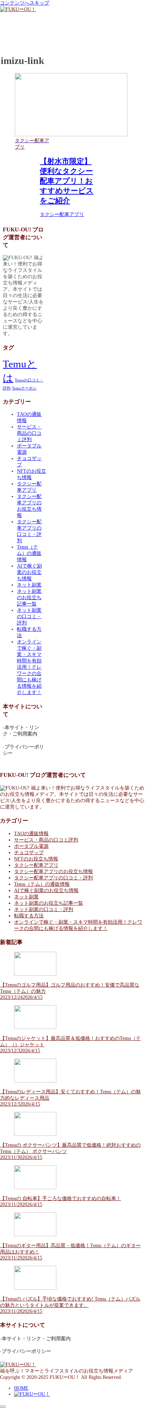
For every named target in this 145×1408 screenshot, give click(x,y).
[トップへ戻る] (3, 1407)
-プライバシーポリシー (25, 1351)
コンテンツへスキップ (24, 3)
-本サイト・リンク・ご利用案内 (35, 1338)
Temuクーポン (24, 388)
